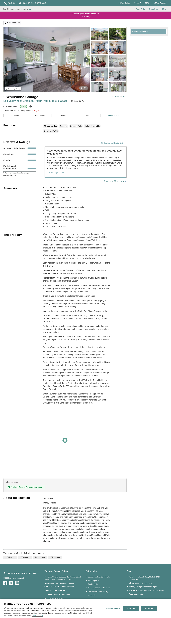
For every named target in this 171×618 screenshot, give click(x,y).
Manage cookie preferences (99, 588)
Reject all (131, 608)
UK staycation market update (140, 583)
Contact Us (138, 3)
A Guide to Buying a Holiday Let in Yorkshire (146, 590)
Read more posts (136, 594)
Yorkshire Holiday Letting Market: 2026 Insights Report (144, 578)
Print (125, 96)
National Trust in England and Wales (27, 487)
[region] (85, 608)
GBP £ (147, 3)
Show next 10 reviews (114, 181)
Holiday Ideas (153, 9)
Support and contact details (99, 577)
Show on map (113, 116)
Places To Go (140, 9)
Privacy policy (93, 580)
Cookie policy (93, 584)
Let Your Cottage (124, 3)
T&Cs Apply (85, 17)
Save (117, 96)
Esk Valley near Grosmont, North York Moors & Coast (44, 100)
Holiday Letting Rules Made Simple (143, 587)
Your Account (161, 3)
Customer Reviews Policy (98, 592)
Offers (164, 9)
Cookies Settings (113, 608)
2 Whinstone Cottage (20, 97)
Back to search (13, 23)
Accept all (149, 608)
